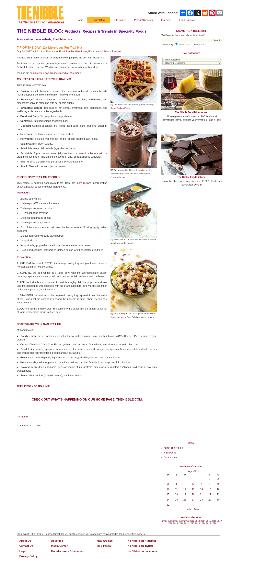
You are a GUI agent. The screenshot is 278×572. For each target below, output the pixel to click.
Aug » (196, 509)
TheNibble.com (62, 39)
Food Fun (64, 51)
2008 (170, 521)
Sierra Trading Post (120, 108)
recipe (142, 170)
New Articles (105, 540)
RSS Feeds (170, 452)
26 (184, 499)
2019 (175, 523)
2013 (197, 521)
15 (209, 489)
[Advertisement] (191, 219)
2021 (186, 523)
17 (168, 494)
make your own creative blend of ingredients (57, 73)
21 (201, 494)
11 (176, 489)
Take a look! (214, 120)
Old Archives (170, 457)
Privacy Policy (28, 556)
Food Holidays (79, 51)
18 (176, 494)
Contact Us (26, 545)
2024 (202, 523)
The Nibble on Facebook (141, 551)
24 (168, 499)
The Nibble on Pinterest (141, 540)
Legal (22, 551)
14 (201, 489)
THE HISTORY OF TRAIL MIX (33, 386)
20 (193, 494)
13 (193, 489)
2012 (191, 521)
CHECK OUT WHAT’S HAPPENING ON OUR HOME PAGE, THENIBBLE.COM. (87, 399)
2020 (180, 523)
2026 (213, 523)
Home (80, 20)
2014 (202, 521)
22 (209, 494)
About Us (25, 540)
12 (184, 489)
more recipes (84, 183)
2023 (197, 523)
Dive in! (198, 184)
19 (184, 494)
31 (168, 504)
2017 (219, 521)
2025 (208, 523)
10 (168, 489)
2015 (208, 521)
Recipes (116, 51)
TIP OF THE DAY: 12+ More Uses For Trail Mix (49, 47)
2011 (186, 521)
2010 (181, 521)
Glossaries (120, 20)
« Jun (189, 509)
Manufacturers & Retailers (67, 551)
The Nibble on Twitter (139, 545)
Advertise (57, 540)
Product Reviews (143, 20)
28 (201, 499)
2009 (175, 521)
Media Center (59, 545)
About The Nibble (173, 448)
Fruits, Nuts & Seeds (99, 51)
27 (193, 499)
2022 (191, 523)
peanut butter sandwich (91, 153)
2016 (213, 521)
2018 (169, 523)
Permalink (22, 416)
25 (176, 499)
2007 (164, 521)
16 (218, 489)
